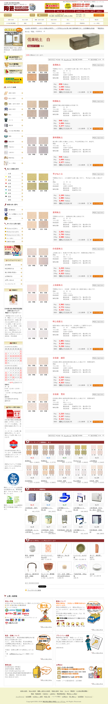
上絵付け (68, 23)
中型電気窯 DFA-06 (64, 530)
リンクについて (10, 284)
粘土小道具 (25, 19)
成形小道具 (11, 19)
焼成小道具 (54, 19)
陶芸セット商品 (72, 694)
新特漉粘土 (58, 137)
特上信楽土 (58, 321)
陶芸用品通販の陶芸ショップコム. (54, 701)
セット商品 (96, 23)
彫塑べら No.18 (63, 555)
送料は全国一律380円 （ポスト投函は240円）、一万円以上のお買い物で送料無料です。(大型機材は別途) (45, 28)
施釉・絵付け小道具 (44, 691)
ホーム (27, 31)
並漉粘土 (57, 65)
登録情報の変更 (59, 15)
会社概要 (8, 265)
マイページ (88, 696)
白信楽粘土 (58, 249)
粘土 (68, 19)
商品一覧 (47, 696)
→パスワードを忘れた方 (56, 14)
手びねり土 (58, 174)
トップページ (20, 696)
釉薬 (25, 23)
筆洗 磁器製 (29, 555)
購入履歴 (51, 15)
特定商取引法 (9, 268)
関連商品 (82, 23)
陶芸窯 (96, 19)
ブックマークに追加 (34, 590)
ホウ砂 (92, 574)
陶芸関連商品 (61, 694)
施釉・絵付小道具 (39, 19)
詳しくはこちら (98, 65)
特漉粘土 (57, 101)
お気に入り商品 (68, 15)
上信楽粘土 (58, 285)
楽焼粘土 (57, 212)
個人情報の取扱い (11, 272)
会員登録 (81, 696)
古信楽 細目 (59, 358)
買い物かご (72, 696)
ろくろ (82, 19)
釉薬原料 (39, 23)
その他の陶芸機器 (11, 23)
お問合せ (65, 696)
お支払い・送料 (38, 696)
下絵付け (53, 23)
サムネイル (67, 59)
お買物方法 (8, 276)
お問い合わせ (9, 280)
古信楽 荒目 (59, 394)
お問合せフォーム (16, 654)
